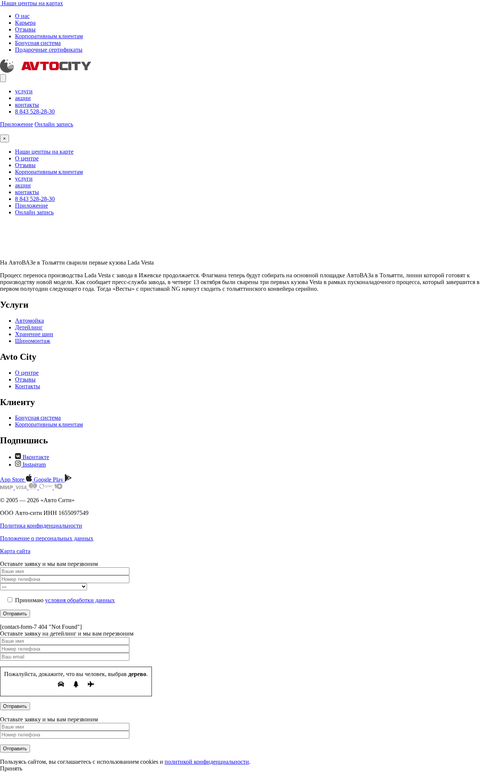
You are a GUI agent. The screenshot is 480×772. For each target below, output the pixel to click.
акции (23, 98)
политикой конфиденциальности (207, 762)
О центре (27, 158)
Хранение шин (34, 334)
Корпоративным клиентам (49, 36)
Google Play (49, 479)
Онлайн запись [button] (53, 124)
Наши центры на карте (44, 151)
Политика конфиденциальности (41, 525)
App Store (13, 479)
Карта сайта (15, 551)
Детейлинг (29, 327)
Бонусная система (38, 43)
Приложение (16, 124)
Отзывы (25, 29)
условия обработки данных (80, 600)
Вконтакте (35, 457)
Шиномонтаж (32, 341)
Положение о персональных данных (46, 538)
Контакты (27, 386)
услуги (24, 91)
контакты (27, 105)
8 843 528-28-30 (35, 111)
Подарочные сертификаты (48, 49)
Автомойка (29, 320)
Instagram (33, 464)
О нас (22, 16)
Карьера (25, 22)
